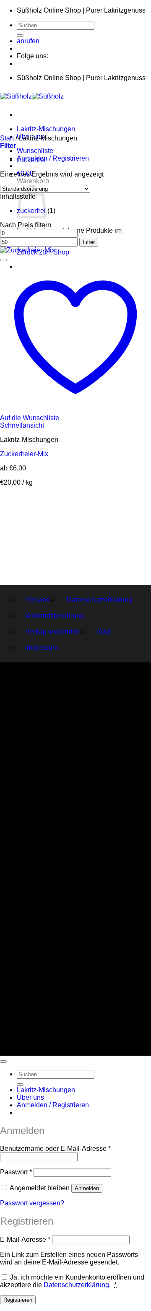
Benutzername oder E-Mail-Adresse (55, 1148)
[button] (53, 158)
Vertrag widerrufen (52, 631)
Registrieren (17, 1300)
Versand (37, 599)
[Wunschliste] (3, 260)
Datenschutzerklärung (99, 599)
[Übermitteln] (20, 35)
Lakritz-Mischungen (46, 128)
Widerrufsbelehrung (54, 615)
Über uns (30, 1097)
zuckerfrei (31, 160)
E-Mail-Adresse (25, 1239)
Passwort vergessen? (32, 1203)
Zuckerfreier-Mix (24, 453)
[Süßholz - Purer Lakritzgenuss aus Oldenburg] (32, 96)
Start (7, 138)
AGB (103, 631)
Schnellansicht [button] (22, 425)
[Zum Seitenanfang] (3, 1061)
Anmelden (87, 1188)
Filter (89, 242)
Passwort (16, 1172)
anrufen (28, 40)
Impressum (41, 647)
